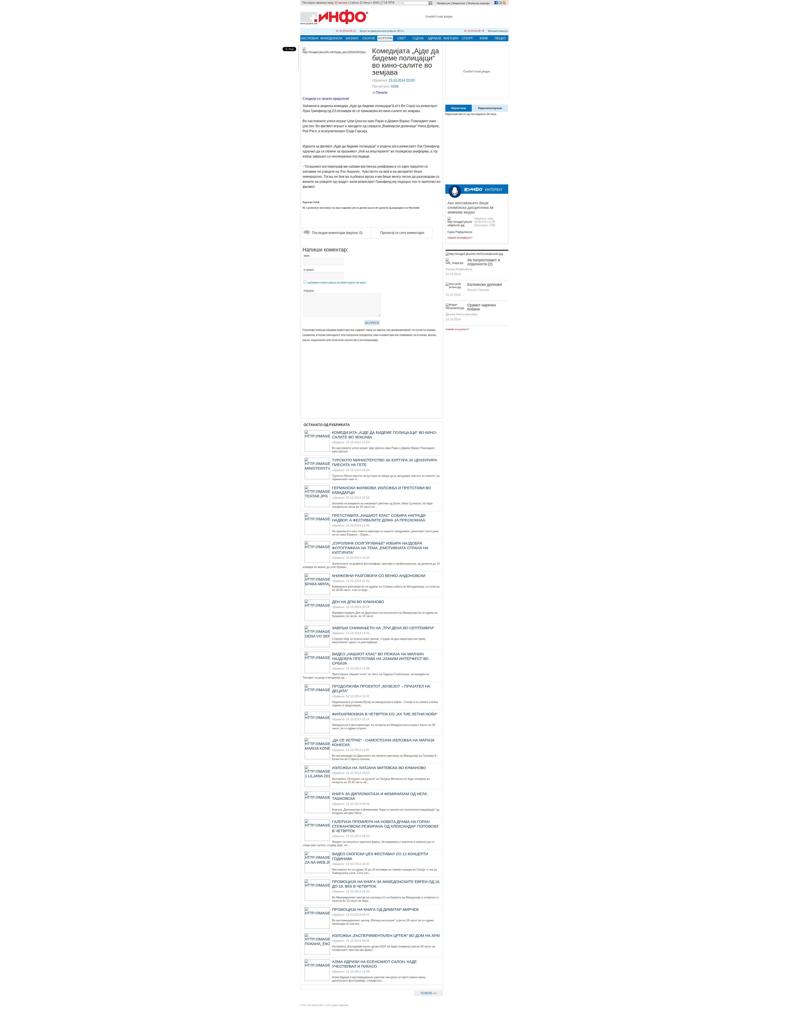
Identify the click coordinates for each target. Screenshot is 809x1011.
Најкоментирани (490, 108)
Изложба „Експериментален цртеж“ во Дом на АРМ (386, 936)
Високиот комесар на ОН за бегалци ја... (458, 30)
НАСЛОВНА (310, 38)
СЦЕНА (418, 38)
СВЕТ (401, 38)
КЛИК (484, 38)
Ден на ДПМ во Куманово (358, 602)
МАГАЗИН (450, 38)
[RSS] (504, 3)
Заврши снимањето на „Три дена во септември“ (383, 628)
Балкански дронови (484, 284)
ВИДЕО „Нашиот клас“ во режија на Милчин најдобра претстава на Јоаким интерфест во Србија (380, 658)
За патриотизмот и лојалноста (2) (483, 262)
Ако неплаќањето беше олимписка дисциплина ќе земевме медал (470, 207)
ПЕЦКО (500, 38)
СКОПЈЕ (368, 38)
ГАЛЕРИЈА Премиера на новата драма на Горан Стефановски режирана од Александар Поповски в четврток (385, 826)
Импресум (443, 3)
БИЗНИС (352, 38)
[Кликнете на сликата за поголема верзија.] (334, 50)
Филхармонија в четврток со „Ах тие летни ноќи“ (384, 714)
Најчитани (458, 108)
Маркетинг (459, 3)
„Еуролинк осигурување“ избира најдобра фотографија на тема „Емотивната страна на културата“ (380, 548)
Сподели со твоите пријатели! (326, 98)
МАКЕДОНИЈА (331, 38)
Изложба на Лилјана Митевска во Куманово (379, 768)
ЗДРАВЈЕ (434, 38)
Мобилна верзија (478, 3)
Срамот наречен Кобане (481, 307)
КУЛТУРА (385, 38)
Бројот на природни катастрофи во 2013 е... (332, 30)
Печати (381, 92)
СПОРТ (467, 38)
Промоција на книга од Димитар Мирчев (375, 909)
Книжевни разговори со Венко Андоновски (378, 576)
